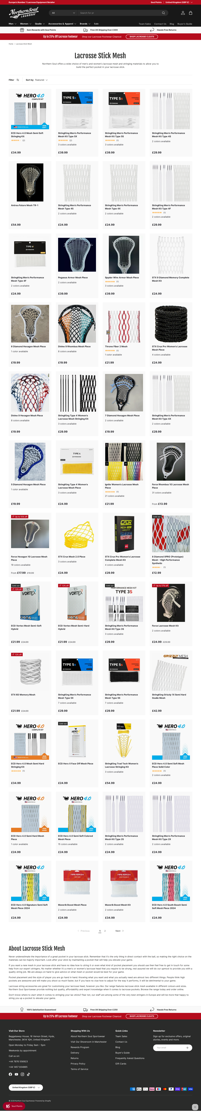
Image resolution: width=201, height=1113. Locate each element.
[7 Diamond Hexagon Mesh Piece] (124, 393)
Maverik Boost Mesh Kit (118, 904)
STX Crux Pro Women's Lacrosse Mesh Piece (169, 348)
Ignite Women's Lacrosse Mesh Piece (122, 486)
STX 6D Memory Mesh (23, 694)
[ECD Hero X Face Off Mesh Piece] (77, 741)
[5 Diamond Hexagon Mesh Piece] (30, 462)
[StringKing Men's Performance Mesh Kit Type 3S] (124, 603)
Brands (83, 23)
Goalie (38, 23)
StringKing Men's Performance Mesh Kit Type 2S (121, 838)
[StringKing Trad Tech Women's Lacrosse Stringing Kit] (124, 741)
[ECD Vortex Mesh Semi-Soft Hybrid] (30, 603)
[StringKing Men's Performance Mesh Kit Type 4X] (171, 393)
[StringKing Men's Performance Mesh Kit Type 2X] (171, 813)
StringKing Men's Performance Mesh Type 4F (27, 279)
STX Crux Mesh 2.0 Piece (71, 556)
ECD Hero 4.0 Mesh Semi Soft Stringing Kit (27, 135)
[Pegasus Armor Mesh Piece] (77, 255)
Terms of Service (79, 1069)
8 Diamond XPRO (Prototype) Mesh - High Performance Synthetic (167, 560)
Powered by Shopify (43, 1101)
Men (11, 23)
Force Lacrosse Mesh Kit (165, 625)
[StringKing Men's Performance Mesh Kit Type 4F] (171, 182)
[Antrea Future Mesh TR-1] (30, 182)
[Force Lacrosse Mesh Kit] (171, 603)
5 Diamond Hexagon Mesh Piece (28, 484)
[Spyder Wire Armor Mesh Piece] (124, 255)
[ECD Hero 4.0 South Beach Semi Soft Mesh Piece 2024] (171, 882)
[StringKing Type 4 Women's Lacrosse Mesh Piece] (77, 462)
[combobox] (108, 13)
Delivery (75, 1052)
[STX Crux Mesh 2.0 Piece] (77, 534)
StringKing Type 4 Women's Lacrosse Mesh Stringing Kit (73, 417)
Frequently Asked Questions (129, 1058)
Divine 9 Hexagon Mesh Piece (27, 415)
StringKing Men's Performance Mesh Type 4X (121, 207)
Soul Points (156, 2)
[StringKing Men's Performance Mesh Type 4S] (77, 182)
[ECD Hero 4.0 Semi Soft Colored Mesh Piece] (77, 813)
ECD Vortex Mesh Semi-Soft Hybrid (26, 627)
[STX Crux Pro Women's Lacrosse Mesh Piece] (171, 324)
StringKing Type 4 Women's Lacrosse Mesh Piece (73, 486)
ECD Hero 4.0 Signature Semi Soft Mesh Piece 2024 (29, 906)
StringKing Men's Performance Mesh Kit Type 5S (121, 135)
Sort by (30, 80)
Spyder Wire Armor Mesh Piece (122, 277)
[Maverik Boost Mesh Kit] (124, 882)
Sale (96, 23)
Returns (74, 1058)
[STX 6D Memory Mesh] (30, 672)
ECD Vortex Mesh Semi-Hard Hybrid (73, 627)
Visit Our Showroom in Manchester (89, 1041)
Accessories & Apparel (60, 23)
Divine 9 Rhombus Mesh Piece (74, 346)
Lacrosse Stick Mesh (24, 44)
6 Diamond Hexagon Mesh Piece (28, 346)
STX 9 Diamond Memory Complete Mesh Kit (170, 279)
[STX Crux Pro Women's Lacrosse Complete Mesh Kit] (124, 534)
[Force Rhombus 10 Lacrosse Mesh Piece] (171, 462)
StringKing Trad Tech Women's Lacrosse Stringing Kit (121, 765)
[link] (83, 930)
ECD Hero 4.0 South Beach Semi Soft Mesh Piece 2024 (169, 906)
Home (11, 44)
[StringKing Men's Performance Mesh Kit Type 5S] (124, 110)
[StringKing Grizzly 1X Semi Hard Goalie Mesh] (171, 672)
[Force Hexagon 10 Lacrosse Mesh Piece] (30, 534)
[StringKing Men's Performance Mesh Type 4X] (124, 182)
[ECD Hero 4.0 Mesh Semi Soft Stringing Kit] (30, 110)
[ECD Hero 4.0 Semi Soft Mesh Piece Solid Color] (171, 741)
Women (24, 23)
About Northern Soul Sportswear (88, 1036)
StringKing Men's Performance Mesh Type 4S (74, 207)
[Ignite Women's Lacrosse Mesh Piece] (124, 462)
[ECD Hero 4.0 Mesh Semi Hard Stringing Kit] (30, 741)
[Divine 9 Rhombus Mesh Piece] (77, 324)
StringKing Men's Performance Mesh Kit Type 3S (121, 627)
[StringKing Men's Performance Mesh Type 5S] (124, 672)
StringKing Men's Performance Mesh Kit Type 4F (168, 207)
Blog (172, 23)
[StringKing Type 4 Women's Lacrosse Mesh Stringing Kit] (77, 393)
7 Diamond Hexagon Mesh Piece (122, 415)
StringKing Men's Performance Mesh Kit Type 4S (168, 135)
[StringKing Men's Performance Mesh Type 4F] (30, 255)
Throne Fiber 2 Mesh (116, 346)
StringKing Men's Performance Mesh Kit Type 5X (74, 135)
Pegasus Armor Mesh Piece (73, 277)
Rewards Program (80, 1047)
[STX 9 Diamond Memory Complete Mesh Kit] (171, 255)
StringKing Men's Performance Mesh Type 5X (74, 696)
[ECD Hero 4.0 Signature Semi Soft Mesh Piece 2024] (30, 882)
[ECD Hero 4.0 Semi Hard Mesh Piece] (30, 813)
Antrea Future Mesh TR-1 (24, 205)
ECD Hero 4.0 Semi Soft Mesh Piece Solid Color (168, 765)
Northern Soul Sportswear (25, 1101)
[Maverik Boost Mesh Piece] (77, 882)
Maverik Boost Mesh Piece (72, 904)
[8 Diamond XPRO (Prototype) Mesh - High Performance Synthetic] (171, 534)
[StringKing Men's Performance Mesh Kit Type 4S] (171, 110)
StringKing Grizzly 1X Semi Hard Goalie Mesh (169, 696)
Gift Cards (120, 1063)
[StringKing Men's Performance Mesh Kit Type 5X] (77, 110)
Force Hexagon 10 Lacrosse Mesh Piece (29, 558)
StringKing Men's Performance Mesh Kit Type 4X (168, 417)
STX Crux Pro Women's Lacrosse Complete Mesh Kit (122, 558)
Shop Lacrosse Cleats (142, 36)
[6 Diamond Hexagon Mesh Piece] (30, 324)
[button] (191, 13)
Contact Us (160, 23)
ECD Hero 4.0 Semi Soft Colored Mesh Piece (75, 838)
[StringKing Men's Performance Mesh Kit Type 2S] (124, 813)
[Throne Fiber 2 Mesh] (124, 324)
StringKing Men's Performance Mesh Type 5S (121, 696)
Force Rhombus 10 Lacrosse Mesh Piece (170, 486)
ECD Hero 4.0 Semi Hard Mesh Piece (27, 838)
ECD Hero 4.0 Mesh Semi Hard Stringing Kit (27, 765)
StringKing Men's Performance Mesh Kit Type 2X (168, 838)
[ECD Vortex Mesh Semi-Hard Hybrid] (77, 603)
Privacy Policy (78, 1063)
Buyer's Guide (184, 23)
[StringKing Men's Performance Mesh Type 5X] (77, 672)
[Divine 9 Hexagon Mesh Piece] (30, 393)
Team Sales (145, 23)
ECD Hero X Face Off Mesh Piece (75, 763)
